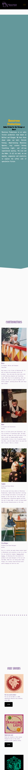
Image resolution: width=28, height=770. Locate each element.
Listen (8, 704)
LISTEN (8, 744)
